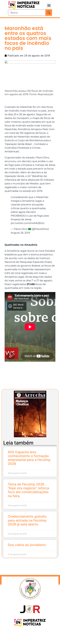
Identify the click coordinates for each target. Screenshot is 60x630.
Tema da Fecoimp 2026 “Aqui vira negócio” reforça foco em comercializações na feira (28, 490)
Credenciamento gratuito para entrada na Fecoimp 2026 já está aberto (27, 520)
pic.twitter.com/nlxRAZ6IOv (27, 223)
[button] (48, 5)
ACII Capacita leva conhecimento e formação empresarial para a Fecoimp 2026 (29, 458)
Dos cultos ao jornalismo (27, 545)
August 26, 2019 (20, 232)
